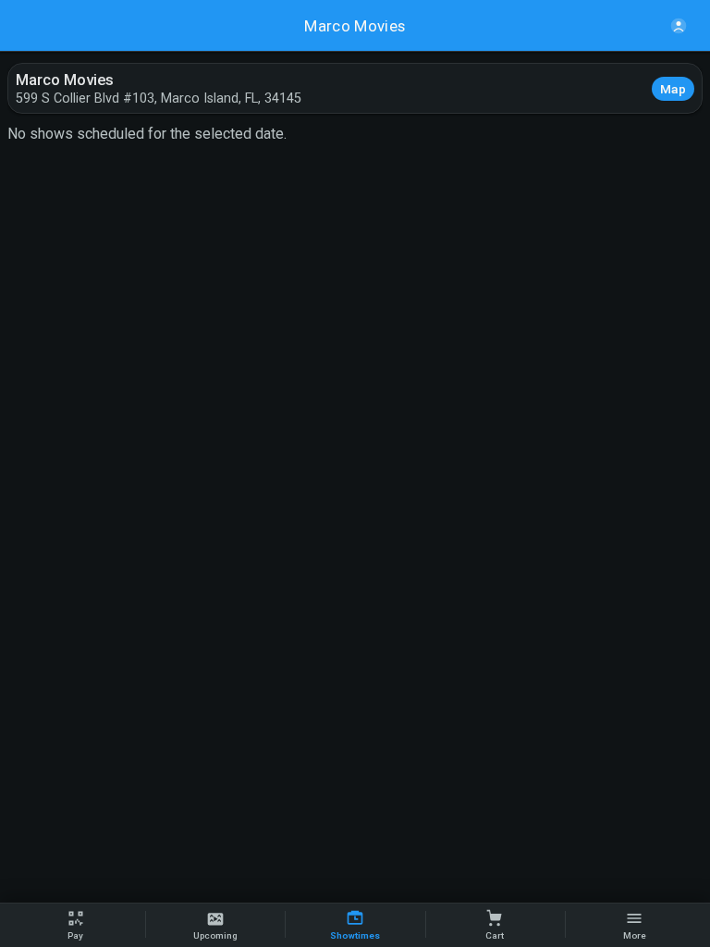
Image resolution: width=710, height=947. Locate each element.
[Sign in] (678, 26)
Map (673, 88)
